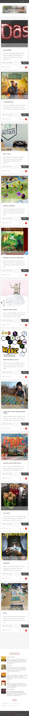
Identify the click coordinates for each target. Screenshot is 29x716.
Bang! (8, 681)
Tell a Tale (6, 154)
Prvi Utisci (4, 705)
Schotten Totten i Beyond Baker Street (14, 412)
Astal (5, 613)
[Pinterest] (10, 63)
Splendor (6, 563)
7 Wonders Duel (8, 102)
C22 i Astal (6, 513)
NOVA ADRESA (7, 50)
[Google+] (8, 63)
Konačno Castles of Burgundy (13, 257)
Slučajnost (9, 665)
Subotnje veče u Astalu (11, 359)
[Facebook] (6, 63)
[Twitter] (4, 63)
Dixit (8, 673)
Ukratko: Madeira (9, 206)
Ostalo (15, 703)
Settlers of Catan (11, 657)
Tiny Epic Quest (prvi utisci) (12, 463)
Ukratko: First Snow (10, 309)
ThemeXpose (24, 714)
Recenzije (13, 705)
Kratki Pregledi (5, 703)
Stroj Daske (13, 712)
